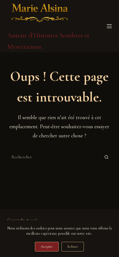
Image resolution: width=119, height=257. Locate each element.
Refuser (72, 246)
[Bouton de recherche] (106, 157)
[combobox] (54, 156)
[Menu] (109, 26)
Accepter (47, 246)
